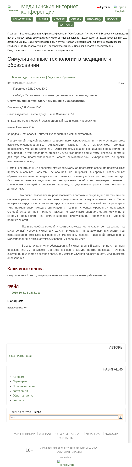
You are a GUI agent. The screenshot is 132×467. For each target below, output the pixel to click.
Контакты (19, 400)
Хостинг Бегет (66, 457)
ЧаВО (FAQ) (94, 19)
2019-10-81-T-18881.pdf (26, 292)
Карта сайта (20, 390)
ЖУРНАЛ (43, 19)
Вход (12, 355)
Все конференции (30, 33)
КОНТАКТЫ (66, 24)
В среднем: (15, 301)
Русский (105, 7)
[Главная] (12, 10)
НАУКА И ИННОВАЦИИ (69, 452)
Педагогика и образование (61, 77)
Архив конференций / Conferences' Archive (68, 33)
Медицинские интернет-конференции (50, 9)
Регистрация (25, 355)
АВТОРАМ (59, 19)
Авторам (18, 376)
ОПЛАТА (76, 19)
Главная (12, 33)
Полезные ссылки (24, 386)
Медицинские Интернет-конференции (63, 447)
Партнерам (20, 381)
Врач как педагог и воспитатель (92, 45)
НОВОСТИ (113, 19)
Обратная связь (23, 395)
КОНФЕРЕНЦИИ (22, 19)
